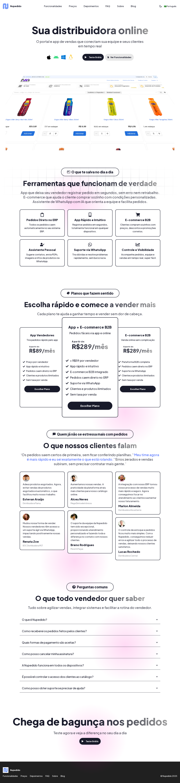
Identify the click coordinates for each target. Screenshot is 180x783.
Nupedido (167, 776)
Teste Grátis (95, 57)
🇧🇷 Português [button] (170, 6)
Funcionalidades (53, 6)
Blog (133, 6)
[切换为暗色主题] (160, 6)
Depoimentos (91, 6)
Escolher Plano (42, 389)
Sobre (120, 6)
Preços (73, 6)
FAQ (107, 6)
